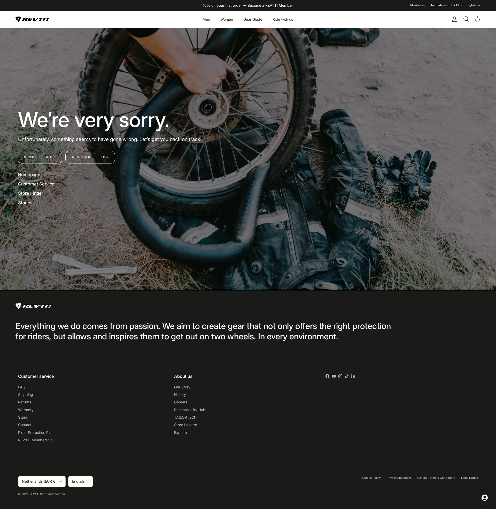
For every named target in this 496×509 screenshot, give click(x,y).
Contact (25, 424)
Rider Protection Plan (35, 432)
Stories (25, 202)
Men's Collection (40, 157)
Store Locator (185, 424)
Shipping (25, 394)
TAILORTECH (185, 417)
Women (226, 19)
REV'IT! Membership (35, 440)
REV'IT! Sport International (47, 494)
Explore (180, 432)
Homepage (29, 174)
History (180, 394)
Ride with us (283, 19)
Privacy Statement (399, 478)
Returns (24, 402)
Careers (180, 402)
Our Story (182, 387)
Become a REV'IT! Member (270, 5)
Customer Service (36, 183)
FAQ (21, 387)
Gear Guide (252, 19)
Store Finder (30, 193)
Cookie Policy (371, 478)
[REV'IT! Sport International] (32, 19)
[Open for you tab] (484, 497)
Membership (418, 5)
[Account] (454, 19)
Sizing (23, 417)
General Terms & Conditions (436, 478)
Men (206, 19)
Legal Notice (469, 478)
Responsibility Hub (189, 410)
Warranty (26, 410)
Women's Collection (90, 157)
